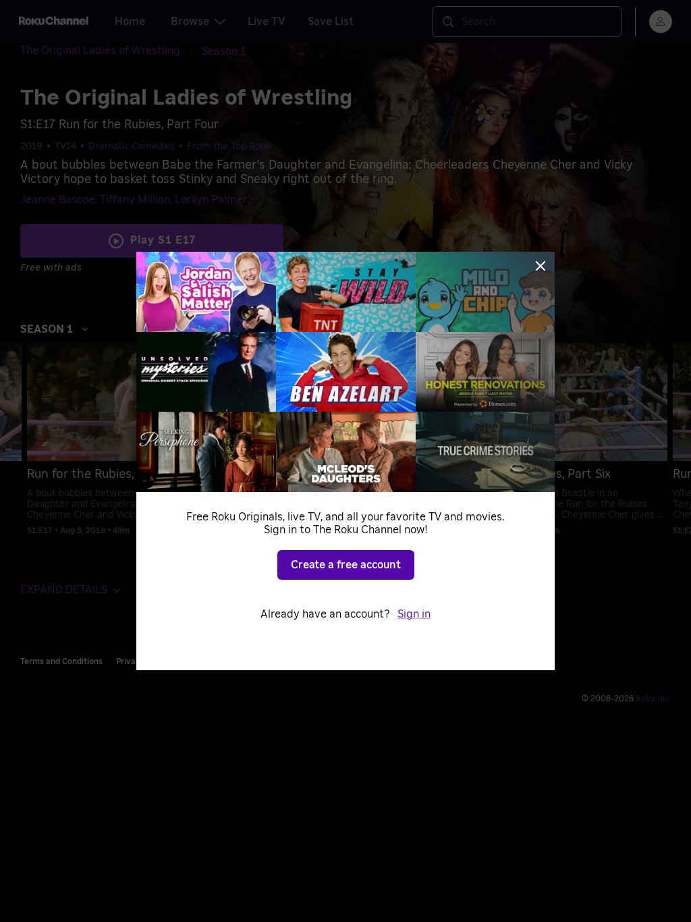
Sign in (414, 614)
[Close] (540, 266)
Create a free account (346, 565)
